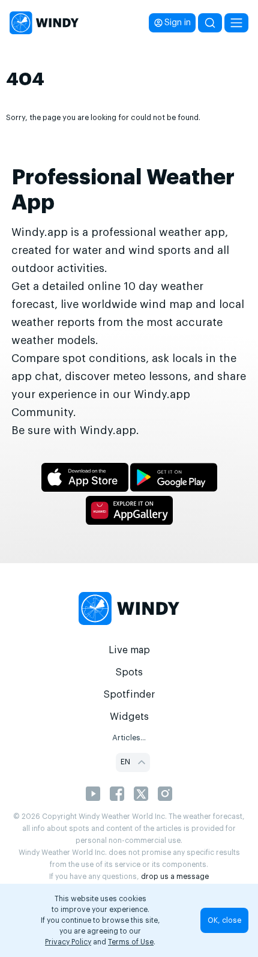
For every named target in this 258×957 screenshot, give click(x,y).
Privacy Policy (68, 942)
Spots (129, 672)
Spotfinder (129, 694)
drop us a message (175, 876)
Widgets (129, 717)
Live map (129, 650)
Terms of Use (131, 942)
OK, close (224, 920)
